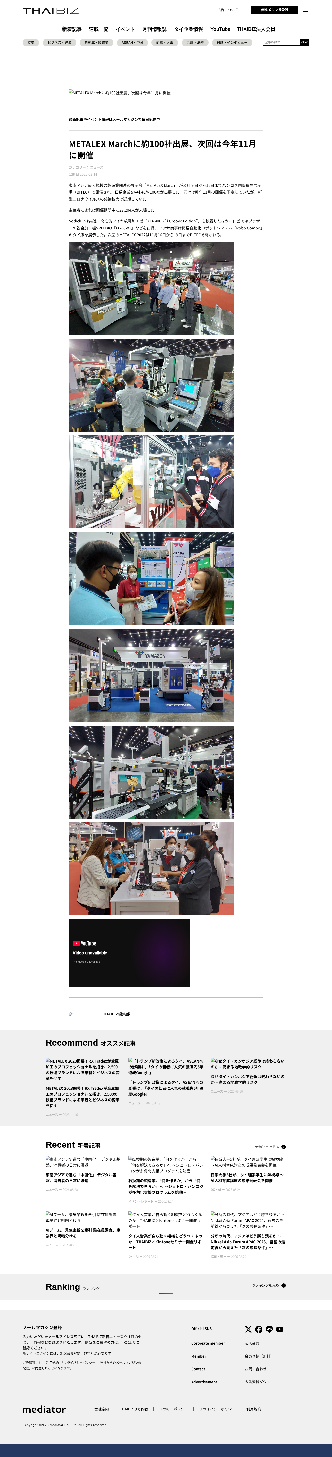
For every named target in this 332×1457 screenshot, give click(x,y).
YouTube (220, 29)
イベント (125, 29)
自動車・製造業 (96, 42)
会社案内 (101, 1408)
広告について (228, 9)
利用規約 (52, 1362)
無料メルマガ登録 (274, 9)
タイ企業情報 (188, 29)
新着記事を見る (267, 1146)
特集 (30, 42)
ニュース (96, 167)
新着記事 (72, 29)
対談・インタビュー (232, 42)
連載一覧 (98, 29)
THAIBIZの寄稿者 (134, 1408)
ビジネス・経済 (59, 42)
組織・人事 (164, 42)
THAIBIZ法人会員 (256, 29)
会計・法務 (195, 42)
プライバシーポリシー (79, 1362)
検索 (304, 42)
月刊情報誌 (154, 29)
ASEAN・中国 (132, 42)
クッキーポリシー (173, 1408)
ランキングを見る (265, 1285)
